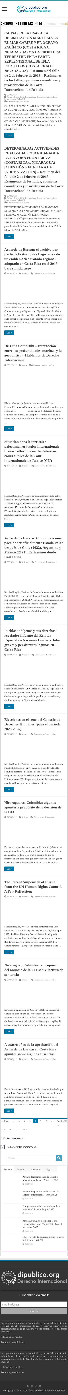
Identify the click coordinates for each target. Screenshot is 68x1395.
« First (5, 1121)
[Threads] (39, 1386)
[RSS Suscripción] (66, 24)
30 (10, 1129)
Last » (25, 1129)
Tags (48, 1169)
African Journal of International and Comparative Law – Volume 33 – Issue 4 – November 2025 (43, 1224)
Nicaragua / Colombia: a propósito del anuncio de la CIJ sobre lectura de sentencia (33, 969)
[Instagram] (35, 1386)
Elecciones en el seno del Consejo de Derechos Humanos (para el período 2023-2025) (32, 724)
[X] (32, 1386)
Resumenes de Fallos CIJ (14, 99)
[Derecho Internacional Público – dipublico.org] (34, 8)
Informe (25, 273)
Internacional (51, 97)
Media (24, 365)
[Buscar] (59, 1158)
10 (58, 1125)
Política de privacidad (11, 1336)
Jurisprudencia (13, 97)
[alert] (34, 1147)
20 (3, 1129)
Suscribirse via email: (34, 1295)
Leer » (9, 135)
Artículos (25, 466)
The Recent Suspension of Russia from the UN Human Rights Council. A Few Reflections (33, 886)
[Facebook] (28, 1386)
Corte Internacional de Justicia (32, 97)
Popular (20, 1169)
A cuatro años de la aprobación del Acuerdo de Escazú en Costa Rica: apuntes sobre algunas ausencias (31, 1049)
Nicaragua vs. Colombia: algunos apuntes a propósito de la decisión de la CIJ (32, 807)
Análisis (25, 817)
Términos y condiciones (12, 1342)
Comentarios (35, 1169)
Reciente (8, 1169)
